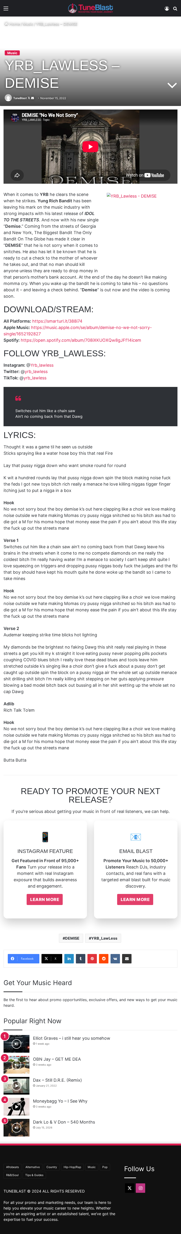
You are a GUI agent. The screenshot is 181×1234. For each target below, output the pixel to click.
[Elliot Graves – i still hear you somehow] (16, 1044)
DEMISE (72, 938)
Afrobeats (12, 1167)
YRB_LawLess (104, 938)
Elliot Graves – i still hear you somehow (71, 1038)
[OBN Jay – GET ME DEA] (16, 1065)
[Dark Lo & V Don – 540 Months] (16, 1128)
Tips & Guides (34, 1175)
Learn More (44, 899)
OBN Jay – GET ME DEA (57, 1059)
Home (14, 24)
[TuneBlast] (90, 8)
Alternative (32, 1167)
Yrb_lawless (41, 365)
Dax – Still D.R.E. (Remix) (57, 1080)
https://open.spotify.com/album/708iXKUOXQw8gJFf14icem (81, 340)
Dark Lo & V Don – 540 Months (64, 1122)
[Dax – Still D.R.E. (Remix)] (16, 1086)
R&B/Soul (12, 1175)
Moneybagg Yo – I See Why (60, 1101)
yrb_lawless (36, 371)
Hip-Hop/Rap (72, 1167)
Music (28, 24)
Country (51, 1167)
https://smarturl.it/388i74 (57, 321)
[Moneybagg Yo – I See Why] (16, 1107)
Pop (104, 1167)
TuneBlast (20, 98)
